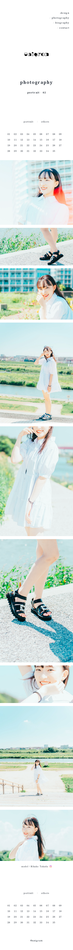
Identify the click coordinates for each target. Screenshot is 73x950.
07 (47, 134)
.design (64, 12)
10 (8, 140)
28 (8, 151)
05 (34, 134)
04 (28, 134)
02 (15, 134)
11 (15, 140)
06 (41, 134)
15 (41, 140)
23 (34, 145)
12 (21, 140)
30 (21, 151)
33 (41, 151)
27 (60, 145)
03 (21, 134)
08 (54, 134)
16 (47, 140)
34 (47, 151)
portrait (28, 121)
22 (28, 145)
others (45, 121)
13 (28, 140)
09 (60, 134)
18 (60, 140)
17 (54, 140)
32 (34, 151)
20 (15, 145)
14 (34, 140)
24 (41, 145)
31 (28, 151)
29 (15, 151)
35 (54, 151)
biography (62, 22)
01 (8, 134)
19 (8, 145)
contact (64, 27)
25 (47, 145)
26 (54, 145)
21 (21, 145)
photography (60, 17)
